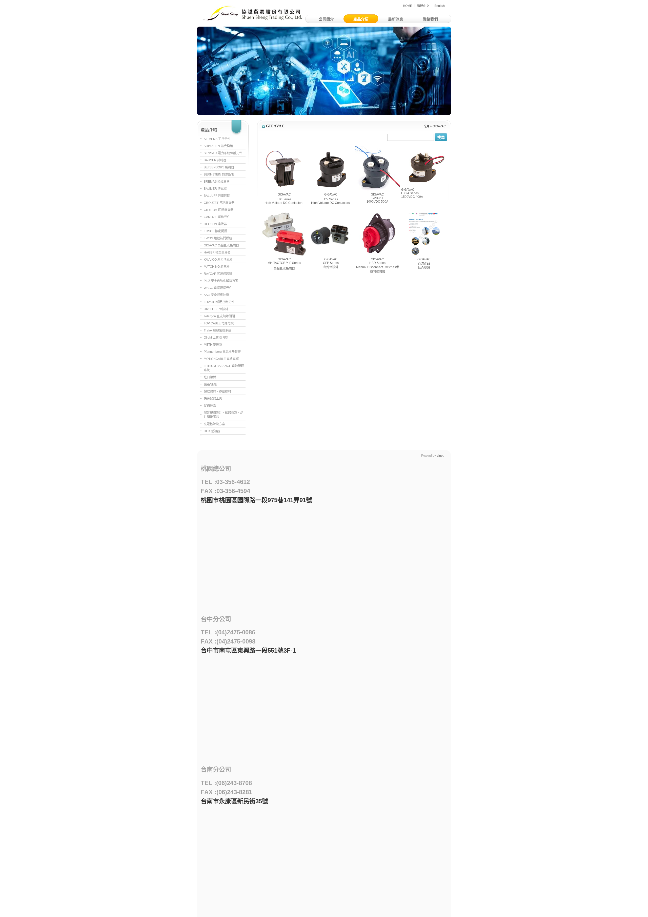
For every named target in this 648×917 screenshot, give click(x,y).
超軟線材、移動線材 (217, 391)
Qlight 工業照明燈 (216, 337)
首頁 (426, 126)
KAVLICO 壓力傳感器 (218, 259)
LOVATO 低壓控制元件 (219, 302)
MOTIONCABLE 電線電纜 (221, 359)
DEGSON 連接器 (215, 224)
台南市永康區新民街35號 (234, 801)
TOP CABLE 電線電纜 (219, 323)
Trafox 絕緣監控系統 (217, 330)
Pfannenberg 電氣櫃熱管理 (222, 352)
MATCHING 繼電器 (217, 266)
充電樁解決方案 (214, 424)
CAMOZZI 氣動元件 (217, 217)
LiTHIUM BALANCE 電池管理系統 (224, 368)
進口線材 (210, 377)
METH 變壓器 (213, 344)
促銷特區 (210, 405)
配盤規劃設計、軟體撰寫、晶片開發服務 (223, 415)
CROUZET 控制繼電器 (219, 203)
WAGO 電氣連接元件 (218, 288)
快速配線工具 (213, 398)
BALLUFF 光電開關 (217, 196)
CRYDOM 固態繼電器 (218, 210)
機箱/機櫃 (210, 384)
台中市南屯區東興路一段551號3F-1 (248, 650)
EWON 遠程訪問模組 (218, 238)
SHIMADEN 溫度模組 (218, 146)
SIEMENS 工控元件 (217, 139)
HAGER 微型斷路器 (217, 252)
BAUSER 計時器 (215, 160)
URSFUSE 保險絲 (216, 309)
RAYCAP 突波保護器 (218, 274)
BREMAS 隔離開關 (217, 181)
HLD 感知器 (212, 431)
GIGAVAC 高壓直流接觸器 (221, 245)
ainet (440, 455)
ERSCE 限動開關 (215, 231)
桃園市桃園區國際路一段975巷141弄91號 (256, 500)
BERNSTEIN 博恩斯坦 (219, 174)
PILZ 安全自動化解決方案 (221, 281)
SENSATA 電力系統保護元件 (223, 153)
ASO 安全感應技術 (216, 295)
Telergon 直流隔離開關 (219, 316)
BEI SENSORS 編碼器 (219, 167)
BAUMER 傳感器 (215, 188)
